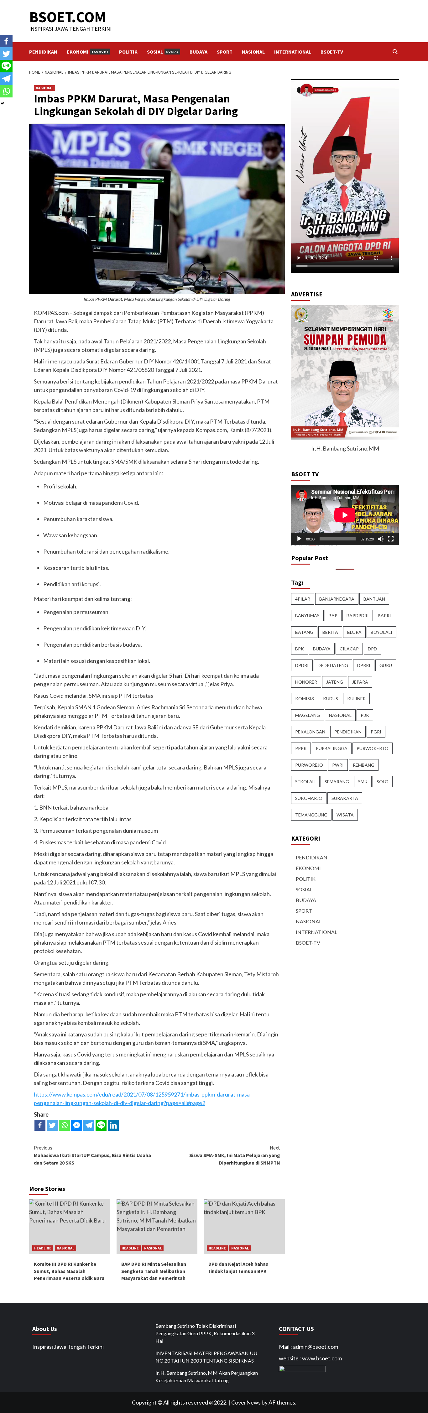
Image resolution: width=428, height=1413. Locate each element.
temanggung (311, 814)
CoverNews (246, 1402)
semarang (337, 781)
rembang (363, 765)
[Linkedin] (113, 1125)
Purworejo (309, 765)
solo (383, 781)
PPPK (301, 748)
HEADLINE (42, 1248)
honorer (306, 682)
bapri (384, 615)
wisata (345, 814)
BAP (333, 615)
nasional (340, 715)
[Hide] (2, 103)
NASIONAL (253, 52)
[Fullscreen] (391, 539)
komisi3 (304, 698)
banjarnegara (336, 599)
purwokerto (373, 748)
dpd (372, 648)
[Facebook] (39, 1125)
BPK (299, 648)
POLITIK (128, 52)
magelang (307, 715)
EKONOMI (87, 52)
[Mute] (381, 539)
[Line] (101, 1125)
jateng (334, 682)
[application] (345, 515)
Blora (354, 632)
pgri (376, 731)
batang (304, 632)
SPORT (224, 52)
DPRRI (363, 665)
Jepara (360, 682)
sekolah (305, 781)
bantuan (374, 599)
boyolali (381, 632)
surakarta (344, 798)
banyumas (307, 615)
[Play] (299, 539)
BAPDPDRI (358, 615)
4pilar (302, 599)
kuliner (356, 698)
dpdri (302, 665)
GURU (385, 665)
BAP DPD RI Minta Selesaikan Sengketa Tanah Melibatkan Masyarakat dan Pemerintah (153, 1271)
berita (330, 632)
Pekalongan (310, 731)
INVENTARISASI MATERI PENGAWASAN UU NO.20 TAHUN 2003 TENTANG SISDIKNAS (206, 1356)
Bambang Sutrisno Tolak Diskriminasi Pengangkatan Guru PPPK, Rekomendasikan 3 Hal (204, 1333)
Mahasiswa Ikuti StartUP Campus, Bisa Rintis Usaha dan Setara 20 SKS (92, 1155)
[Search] (395, 52)
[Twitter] (52, 1125)
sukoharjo (308, 798)
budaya (322, 648)
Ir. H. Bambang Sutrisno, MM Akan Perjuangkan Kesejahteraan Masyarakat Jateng (206, 1376)
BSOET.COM (67, 17)
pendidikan (348, 731)
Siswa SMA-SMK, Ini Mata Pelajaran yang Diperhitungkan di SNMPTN (234, 1155)
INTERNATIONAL (292, 52)
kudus (330, 698)
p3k (365, 715)
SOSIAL (163, 52)
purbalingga (331, 748)
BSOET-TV (332, 52)
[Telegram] (88, 1125)
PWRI (338, 765)
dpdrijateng (333, 665)
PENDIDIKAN (43, 52)
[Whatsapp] (64, 1125)
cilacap (349, 648)
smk (363, 781)
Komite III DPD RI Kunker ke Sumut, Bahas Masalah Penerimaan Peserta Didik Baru (69, 1271)
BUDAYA (198, 52)
